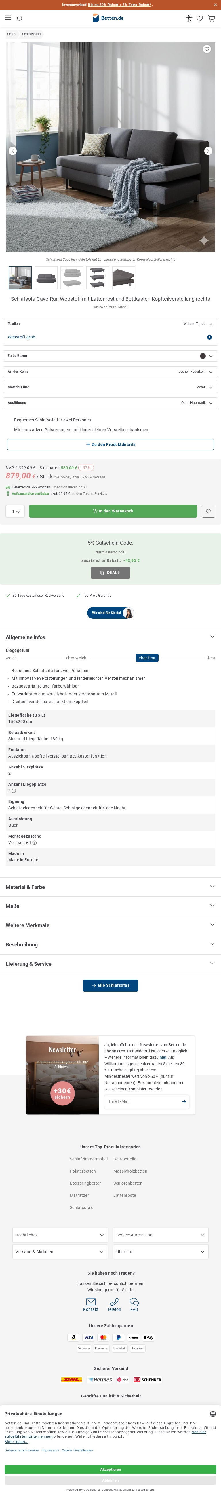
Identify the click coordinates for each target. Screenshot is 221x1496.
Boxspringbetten (86, 1183)
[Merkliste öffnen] (200, 18)
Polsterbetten (83, 1171)
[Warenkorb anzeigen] (212, 18)
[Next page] (208, 151)
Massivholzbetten (130, 1171)
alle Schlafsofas (113, 985)
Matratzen (80, 1195)
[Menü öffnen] (9, 18)
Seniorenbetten (127, 1183)
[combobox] (15, 511)
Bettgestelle (124, 1159)
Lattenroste (124, 1195)
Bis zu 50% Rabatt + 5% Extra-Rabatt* (119, 5)
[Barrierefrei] (190, 18)
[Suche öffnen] (20, 18)
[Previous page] (13, 151)
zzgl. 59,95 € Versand (89, 477)
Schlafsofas (81, 1207)
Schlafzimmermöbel (89, 1159)
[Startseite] (108, 18)
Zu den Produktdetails (114, 444)
